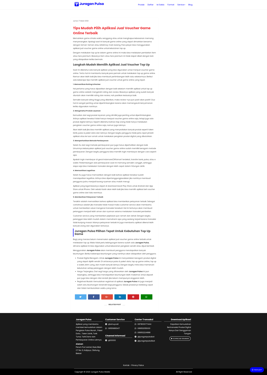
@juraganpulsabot (146, 336)
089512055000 (144, 328)
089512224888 (144, 332)
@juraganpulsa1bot (146, 341)
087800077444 (144, 324)
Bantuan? (258, 370)
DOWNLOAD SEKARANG (181, 339)
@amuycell (113, 324)
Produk (141, 4)
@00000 (112, 340)
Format (171, 4)
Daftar (151, 4)
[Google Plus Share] (107, 297)
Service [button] (180, 4)
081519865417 (114, 328)
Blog (190, 4)
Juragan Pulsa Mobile (100, 372)
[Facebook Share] (94, 297)
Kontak (126, 365)
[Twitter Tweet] (81, 297)
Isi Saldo (160, 4)
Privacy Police (137, 365)
